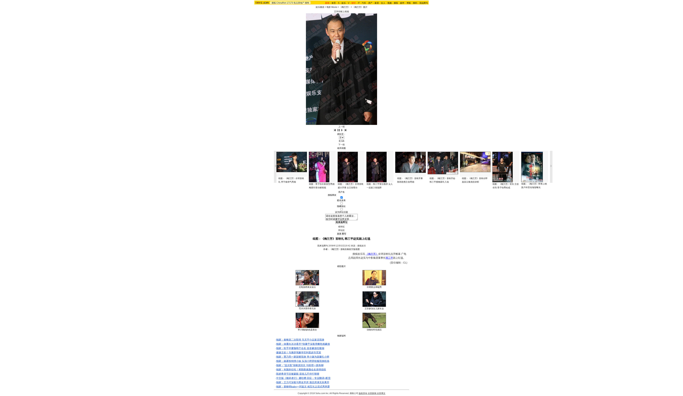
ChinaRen (281, 3)
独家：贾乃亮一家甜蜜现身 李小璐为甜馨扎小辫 (302, 356)
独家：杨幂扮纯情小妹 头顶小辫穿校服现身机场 (302, 361)
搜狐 (274, 3)
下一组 (341, 144)
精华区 (341, 226)
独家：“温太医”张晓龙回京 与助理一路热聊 (300, 365)
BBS (415, 3)
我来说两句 (322, 245)
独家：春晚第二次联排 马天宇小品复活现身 (300, 339)
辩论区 (341, 230)
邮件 (402, 3)
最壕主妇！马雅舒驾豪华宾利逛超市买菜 (298, 352)
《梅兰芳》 (345, 7)
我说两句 (423, 3)
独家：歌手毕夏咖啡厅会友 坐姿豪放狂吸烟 (300, 348)
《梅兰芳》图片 (360, 7)
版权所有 (363, 393)
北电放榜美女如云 (307, 287)
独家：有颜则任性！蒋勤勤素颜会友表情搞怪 (301, 369)
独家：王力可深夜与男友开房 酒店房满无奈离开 (302, 382)
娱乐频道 (320, 7)
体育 (334, 3)
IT (359, 3)
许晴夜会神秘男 (374, 287)
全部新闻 (372, 393)
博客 (409, 3)
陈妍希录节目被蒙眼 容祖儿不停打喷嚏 (297, 373)
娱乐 (344, 3)
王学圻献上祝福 (341, 11)
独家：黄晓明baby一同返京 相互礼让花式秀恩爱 (303, 386)
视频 (389, 3)
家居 (377, 3)
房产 (370, 3)
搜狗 (307, 3)
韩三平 (389, 257)
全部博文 (381, 393)
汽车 (364, 3)
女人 (383, 3)
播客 (396, 3)
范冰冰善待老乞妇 (307, 308)
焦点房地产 (299, 3)
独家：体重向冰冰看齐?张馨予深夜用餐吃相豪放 (303, 344)
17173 (290, 3)
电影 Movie (332, 7)
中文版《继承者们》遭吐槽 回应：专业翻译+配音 (303, 378)
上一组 (341, 126)
